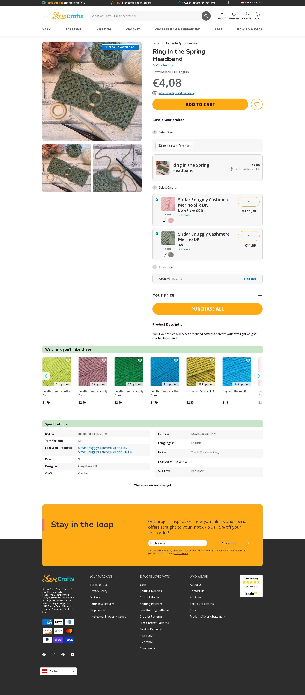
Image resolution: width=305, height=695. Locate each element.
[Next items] (259, 376)
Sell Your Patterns (202, 604)
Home (156, 43)
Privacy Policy (181, 553)
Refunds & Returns (102, 604)
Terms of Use (99, 585)
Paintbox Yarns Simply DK (92, 393)
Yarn (46, 29)
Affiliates (195, 597)
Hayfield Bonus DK (234, 391)
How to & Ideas (250, 29)
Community (147, 648)
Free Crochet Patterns (154, 623)
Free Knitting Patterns (154, 610)
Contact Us (197, 591)
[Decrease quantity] (243, 202)
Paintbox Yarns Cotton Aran (164, 393)
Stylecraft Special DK (200, 391)
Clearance (146, 642)
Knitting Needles (151, 591)
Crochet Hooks (150, 597)
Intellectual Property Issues (108, 616)
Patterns (73, 29)
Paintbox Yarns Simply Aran (128, 393)
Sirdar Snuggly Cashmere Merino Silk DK (105, 452)
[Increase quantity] (255, 202)
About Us (196, 585)
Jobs (193, 610)
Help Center (98, 610)
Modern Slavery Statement (207, 616)
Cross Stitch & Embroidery (177, 29)
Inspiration (147, 636)
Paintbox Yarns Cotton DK (56, 393)
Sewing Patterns (151, 629)
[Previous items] (46, 376)
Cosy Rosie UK (164, 65)
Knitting (103, 29)
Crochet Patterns (151, 616)
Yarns (143, 585)
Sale (218, 29)
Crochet (133, 29)
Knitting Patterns (151, 604)
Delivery (95, 597)
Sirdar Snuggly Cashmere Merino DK (102, 448)
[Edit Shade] (168, 220)
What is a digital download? (176, 93)
